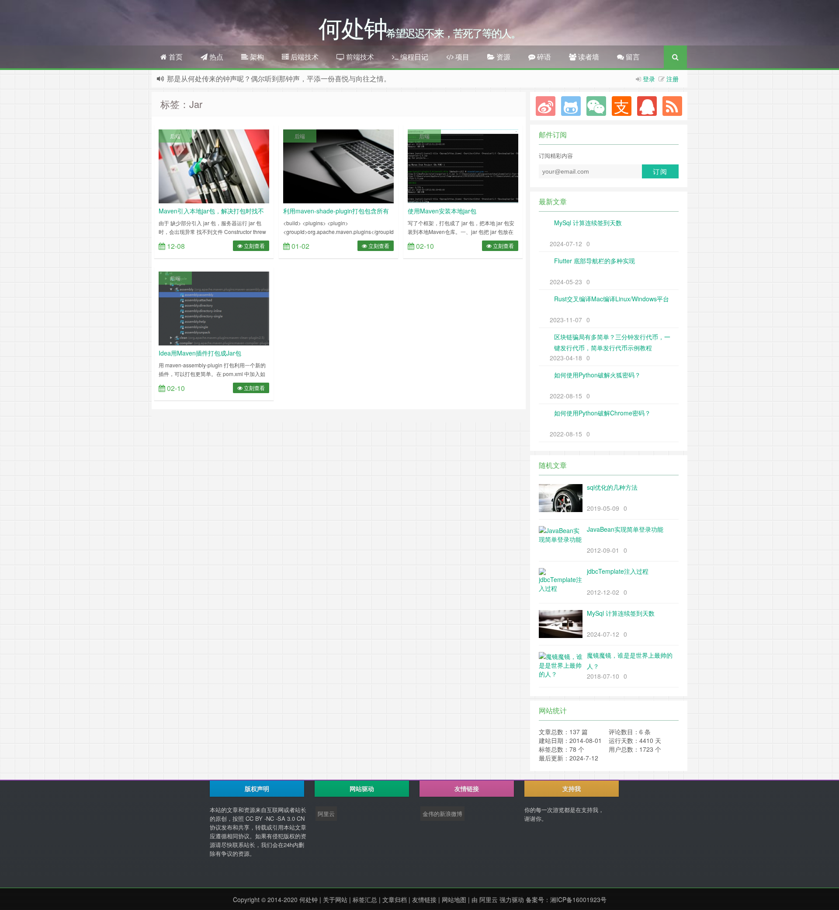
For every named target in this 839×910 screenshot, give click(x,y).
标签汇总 (365, 899)
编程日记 (413, 57)
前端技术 (359, 57)
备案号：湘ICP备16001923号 (566, 899)
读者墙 (587, 57)
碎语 (543, 57)
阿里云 (326, 813)
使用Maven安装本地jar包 (442, 210)
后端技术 (304, 57)
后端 (175, 135)
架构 (256, 57)
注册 (672, 78)
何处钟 (308, 899)
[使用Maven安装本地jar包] (463, 165)
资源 (502, 57)
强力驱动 (511, 899)
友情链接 (424, 899)
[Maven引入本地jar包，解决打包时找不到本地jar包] (214, 165)
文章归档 (394, 899)
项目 (461, 57)
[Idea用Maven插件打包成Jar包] (214, 307)
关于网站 (335, 899)
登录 (649, 78)
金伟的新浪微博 (442, 813)
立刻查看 (254, 245)
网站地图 (454, 899)
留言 (632, 57)
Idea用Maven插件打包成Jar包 (200, 353)
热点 (215, 57)
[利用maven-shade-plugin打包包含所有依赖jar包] (338, 165)
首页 (175, 57)
